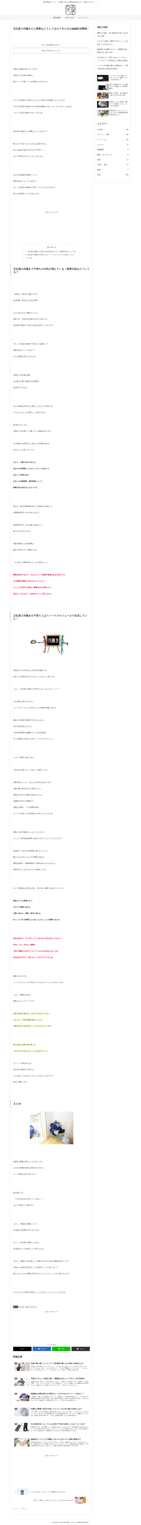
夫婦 (16, 1307)
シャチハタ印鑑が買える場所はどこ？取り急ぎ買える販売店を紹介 (112, 67)
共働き (23, 1307)
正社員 (34, 1307)
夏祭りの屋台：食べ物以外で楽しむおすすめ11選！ (112, 34)
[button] (80, 1349)
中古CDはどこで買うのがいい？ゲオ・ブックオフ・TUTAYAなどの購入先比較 (112, 59)
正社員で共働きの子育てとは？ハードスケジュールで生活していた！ (51, 254)
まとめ (30, 257)
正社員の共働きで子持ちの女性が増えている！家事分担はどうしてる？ (52, 251)
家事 (29, 1307)
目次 (48, 247)
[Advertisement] (51, 36)
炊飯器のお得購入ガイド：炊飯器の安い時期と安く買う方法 (112, 50)
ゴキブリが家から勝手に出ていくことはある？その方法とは (112, 42)
